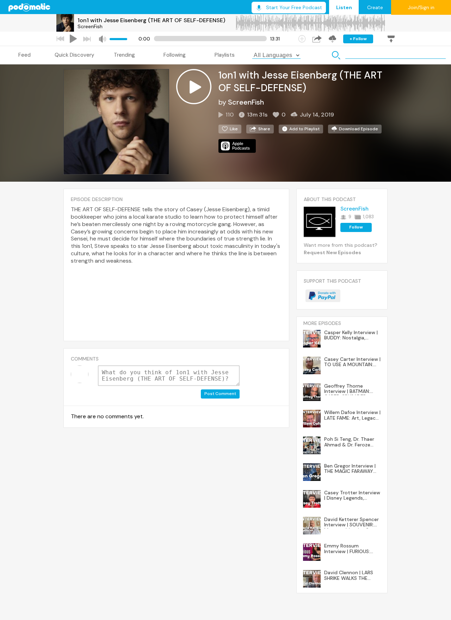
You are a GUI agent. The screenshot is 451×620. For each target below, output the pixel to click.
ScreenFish (90, 26)
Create (375, 7)
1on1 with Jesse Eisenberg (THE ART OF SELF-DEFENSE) (151, 20)
